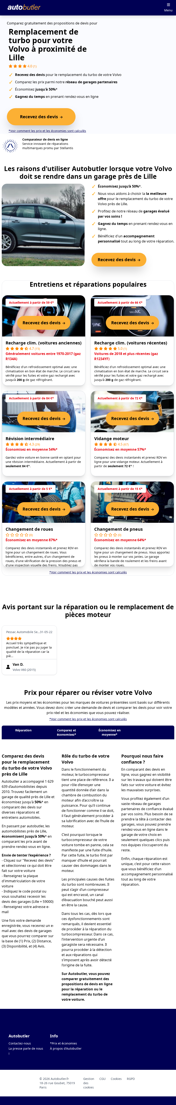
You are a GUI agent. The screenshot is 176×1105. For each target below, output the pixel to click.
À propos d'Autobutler (66, 1048)
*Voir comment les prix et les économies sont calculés (47, 131)
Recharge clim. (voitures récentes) (130, 343)
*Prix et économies (63, 1043)
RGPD (131, 1079)
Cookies (116, 1079)
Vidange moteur (111, 438)
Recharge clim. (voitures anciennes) (44, 343)
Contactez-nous (20, 1043)
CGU (102, 1079)
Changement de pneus (118, 529)
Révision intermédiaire (30, 438)
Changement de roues (29, 529)
